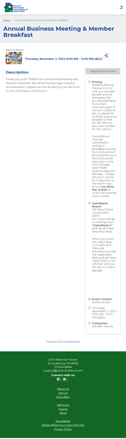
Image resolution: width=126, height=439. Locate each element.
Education (63, 397)
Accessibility (63, 421)
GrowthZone (71, 341)
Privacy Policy (63, 429)
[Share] (106, 55)
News (63, 413)
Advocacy (63, 405)
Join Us (63, 393)
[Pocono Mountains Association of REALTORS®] (15, 7)
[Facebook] (66, 380)
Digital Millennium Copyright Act (63, 425)
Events (63, 409)
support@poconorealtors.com (63, 370)
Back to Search (15, 49)
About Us (63, 389)
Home (6, 20)
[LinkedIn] (60, 380)
